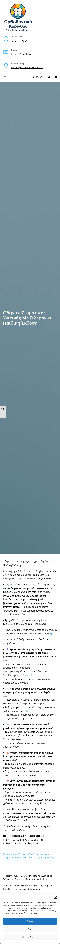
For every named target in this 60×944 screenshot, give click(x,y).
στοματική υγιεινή (45, 857)
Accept (30, 921)
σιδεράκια (8, 857)
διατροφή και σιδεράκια (14, 854)
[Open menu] (5, 77)
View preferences (30, 937)
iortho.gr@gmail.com (21, 54)
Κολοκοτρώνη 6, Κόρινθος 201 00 (27, 67)
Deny (30, 929)
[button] (55, 897)
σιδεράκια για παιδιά (24, 857)
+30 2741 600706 (19, 40)
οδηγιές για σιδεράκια (38, 854)
